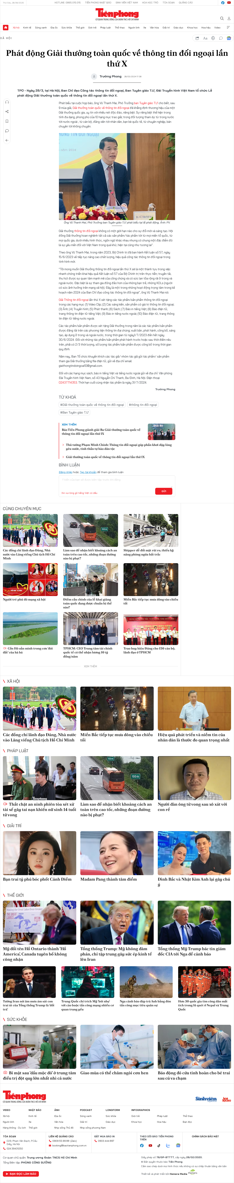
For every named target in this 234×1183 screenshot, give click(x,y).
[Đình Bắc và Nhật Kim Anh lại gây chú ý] (194, 853)
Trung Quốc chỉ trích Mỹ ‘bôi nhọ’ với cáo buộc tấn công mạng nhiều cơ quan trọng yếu (87, 1005)
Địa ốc (54, 27)
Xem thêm (228, 27)
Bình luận (7, 130)
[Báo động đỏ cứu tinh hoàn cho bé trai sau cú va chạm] (194, 1047)
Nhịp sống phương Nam (93, 1127)
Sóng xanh (41, 27)
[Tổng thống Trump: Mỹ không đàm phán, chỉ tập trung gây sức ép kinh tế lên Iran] (117, 923)
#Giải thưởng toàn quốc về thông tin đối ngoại (92, 405)
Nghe (7, 102)
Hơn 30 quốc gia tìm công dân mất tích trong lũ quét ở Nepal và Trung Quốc (203, 1005)
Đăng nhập (65, 472)
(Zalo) (73, 1140)
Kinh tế (27, 27)
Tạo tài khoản (88, 472)
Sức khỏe (66, 27)
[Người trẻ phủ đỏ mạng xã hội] (30, 579)
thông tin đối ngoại (86, 231)
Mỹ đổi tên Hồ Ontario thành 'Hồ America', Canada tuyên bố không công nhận (35, 954)
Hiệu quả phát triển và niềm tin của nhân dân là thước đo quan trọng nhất (194, 737)
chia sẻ (197, 38)
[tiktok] (160, 1146)
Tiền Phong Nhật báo (98, 2)
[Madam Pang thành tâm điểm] (117, 853)
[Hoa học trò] (226, 1100)
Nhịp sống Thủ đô (63, 1127)
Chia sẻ (7, 111)
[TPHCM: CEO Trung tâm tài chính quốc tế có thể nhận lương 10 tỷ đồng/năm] (90, 628)
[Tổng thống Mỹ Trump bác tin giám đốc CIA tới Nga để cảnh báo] (194, 923)
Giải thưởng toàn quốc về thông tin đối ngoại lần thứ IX (105, 457)
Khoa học (192, 27)
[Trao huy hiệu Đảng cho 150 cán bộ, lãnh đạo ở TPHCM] (151, 628)
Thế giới (80, 27)
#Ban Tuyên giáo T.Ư (74, 412)
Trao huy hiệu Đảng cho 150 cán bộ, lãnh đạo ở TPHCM (149, 650)
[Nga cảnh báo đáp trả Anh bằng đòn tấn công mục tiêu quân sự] (146, 982)
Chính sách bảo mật (205, 1136)
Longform (113, 1110)
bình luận (221, 38)
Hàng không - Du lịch (14, 1127)
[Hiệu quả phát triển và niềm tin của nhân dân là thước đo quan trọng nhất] (194, 709)
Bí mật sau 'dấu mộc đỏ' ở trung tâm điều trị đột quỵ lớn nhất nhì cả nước (39, 1075)
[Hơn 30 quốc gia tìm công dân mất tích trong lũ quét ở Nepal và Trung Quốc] (204, 982)
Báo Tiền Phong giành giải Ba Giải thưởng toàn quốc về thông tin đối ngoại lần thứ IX (101, 432)
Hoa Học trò (150, 2)
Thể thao (120, 27)
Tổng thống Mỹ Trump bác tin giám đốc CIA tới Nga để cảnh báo (192, 951)
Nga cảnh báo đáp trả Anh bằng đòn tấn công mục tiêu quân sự (145, 1003)
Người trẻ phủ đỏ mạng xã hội (24, 599)
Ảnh (56, 1110)
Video (217, 27)
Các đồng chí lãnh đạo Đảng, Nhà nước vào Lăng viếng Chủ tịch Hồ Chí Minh (29, 554)
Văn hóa (154, 27)
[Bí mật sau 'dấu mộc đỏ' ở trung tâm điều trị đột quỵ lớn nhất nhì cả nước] (39, 1047)
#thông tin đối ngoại (143, 405)
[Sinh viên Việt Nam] (206, 1100)
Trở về (7, 140)
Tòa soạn (169, 2)
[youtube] (229, 2)
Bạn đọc (187, 1121)
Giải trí (166, 27)
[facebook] (223, 2)
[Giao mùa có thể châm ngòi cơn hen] (117, 1047)
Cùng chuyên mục (22, 508)
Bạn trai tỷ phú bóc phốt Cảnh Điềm (37, 879)
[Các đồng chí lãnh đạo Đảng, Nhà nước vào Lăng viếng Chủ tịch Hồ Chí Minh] (30, 530)
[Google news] (179, 1146)
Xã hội (16, 27)
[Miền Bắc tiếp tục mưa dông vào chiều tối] (151, 579)
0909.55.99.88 (60, 1140)
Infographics (140, 1110)
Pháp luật (105, 27)
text (205, 38)
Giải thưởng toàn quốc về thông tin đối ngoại (101, 108)
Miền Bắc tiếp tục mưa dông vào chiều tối (151, 601)
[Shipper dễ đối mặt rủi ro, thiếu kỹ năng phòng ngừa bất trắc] (151, 530)
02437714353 (68, 382)
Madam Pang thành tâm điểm (108, 879)
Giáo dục (178, 27)
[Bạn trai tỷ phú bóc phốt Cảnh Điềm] (39, 853)
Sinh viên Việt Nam (127, 2)
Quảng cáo (186, 2)
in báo (213, 38)
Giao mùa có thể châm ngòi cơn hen (114, 1072)
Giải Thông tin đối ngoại (73, 300)
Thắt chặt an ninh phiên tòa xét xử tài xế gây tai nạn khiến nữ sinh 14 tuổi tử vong (39, 809)
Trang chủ (5, 27)
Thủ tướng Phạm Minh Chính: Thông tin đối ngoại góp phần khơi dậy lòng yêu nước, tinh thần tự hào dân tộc (119, 447)
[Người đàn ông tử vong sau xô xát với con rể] (194, 778)
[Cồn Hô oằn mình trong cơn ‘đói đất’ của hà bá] (30, 628)
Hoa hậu (206, 27)
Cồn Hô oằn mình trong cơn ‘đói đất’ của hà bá (28, 650)
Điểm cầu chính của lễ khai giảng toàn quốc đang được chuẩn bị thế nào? (87, 603)
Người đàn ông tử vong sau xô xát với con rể (192, 807)
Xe (144, 27)
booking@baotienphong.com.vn (69, 1145)
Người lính (134, 27)
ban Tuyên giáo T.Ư (146, 103)
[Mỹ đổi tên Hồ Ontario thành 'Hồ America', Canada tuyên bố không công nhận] (39, 923)
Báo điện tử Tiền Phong (117, 14)
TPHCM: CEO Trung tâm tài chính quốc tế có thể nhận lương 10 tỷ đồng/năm (87, 652)
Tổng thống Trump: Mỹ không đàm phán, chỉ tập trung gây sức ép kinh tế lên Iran (116, 954)
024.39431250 (15, 1148)
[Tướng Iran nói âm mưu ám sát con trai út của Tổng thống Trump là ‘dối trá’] (29, 982)
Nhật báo (35, 1110)
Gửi (164, 491)
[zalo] (169, 1146)
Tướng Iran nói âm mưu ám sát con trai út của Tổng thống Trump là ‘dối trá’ (28, 1005)
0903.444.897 (106, 1140)
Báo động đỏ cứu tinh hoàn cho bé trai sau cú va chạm (194, 1075)
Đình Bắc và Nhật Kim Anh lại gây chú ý (194, 882)
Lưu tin (7, 121)
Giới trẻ (92, 27)
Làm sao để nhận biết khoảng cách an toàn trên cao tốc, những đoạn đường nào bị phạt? (90, 554)
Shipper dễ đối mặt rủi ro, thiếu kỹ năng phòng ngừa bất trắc (149, 552)
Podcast (86, 1110)
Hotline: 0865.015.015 (68, 2)
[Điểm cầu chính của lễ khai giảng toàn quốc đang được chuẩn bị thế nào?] (90, 579)
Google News (228, 38)
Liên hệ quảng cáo (61, 1136)
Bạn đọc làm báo (23, 1173)
